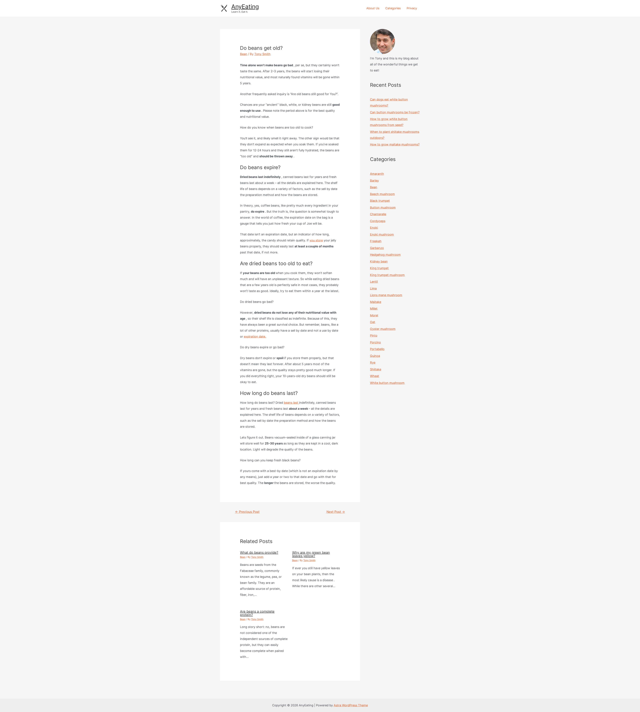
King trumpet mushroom (387, 275)
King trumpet (379, 268)
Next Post (335, 512)
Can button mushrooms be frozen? (395, 112)
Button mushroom (383, 207)
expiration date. (255, 336)
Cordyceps (377, 221)
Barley (374, 180)
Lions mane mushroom (386, 295)
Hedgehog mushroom (385, 254)
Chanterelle (378, 214)
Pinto (373, 335)
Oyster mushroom (383, 329)
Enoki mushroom (382, 234)
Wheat (374, 376)
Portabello (377, 349)
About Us (372, 8)
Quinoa (375, 356)
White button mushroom (387, 383)
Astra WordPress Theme (351, 705)
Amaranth (377, 173)
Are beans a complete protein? (257, 613)
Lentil (374, 281)
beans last (291, 402)
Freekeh (376, 241)
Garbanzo (377, 248)
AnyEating (245, 6)
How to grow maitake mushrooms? (395, 144)
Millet (374, 308)
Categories (393, 8)
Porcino (375, 342)
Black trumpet (380, 200)
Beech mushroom (382, 194)
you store (316, 240)
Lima (373, 288)
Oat (372, 322)
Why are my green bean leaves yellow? (311, 554)
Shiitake (375, 369)
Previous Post (247, 512)
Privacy (412, 8)
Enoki (374, 227)
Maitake (375, 302)
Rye (372, 362)
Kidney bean (379, 261)
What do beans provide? (259, 553)
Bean (243, 54)
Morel (374, 315)
